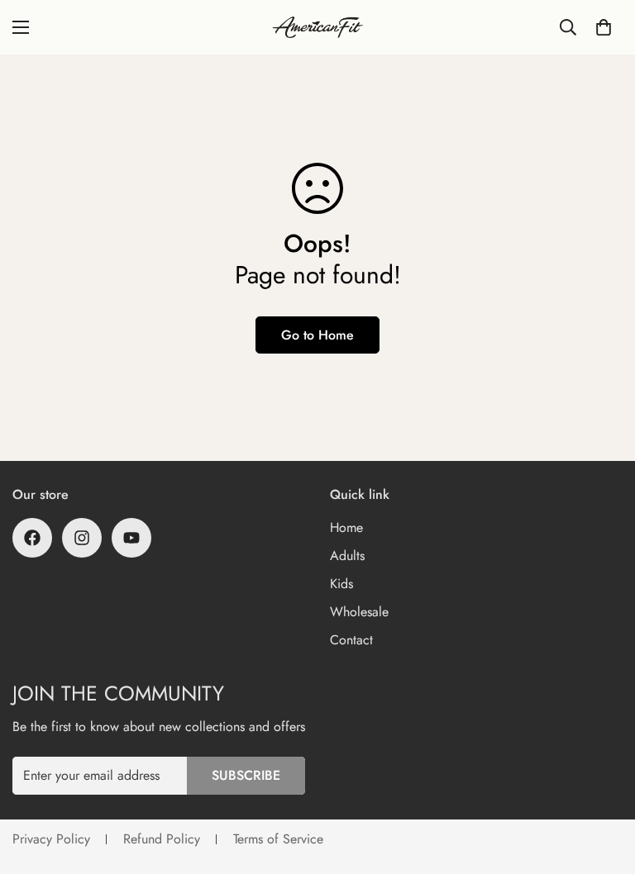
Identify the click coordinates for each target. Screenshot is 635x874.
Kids (341, 583)
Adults (347, 555)
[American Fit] (317, 27)
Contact (351, 639)
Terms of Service (278, 838)
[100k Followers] (82, 538)
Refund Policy (161, 838)
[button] (604, 27)
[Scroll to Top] (603, 784)
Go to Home (317, 334)
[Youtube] (131, 538)
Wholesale (359, 611)
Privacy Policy (51, 838)
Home (346, 527)
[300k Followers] (32, 538)
